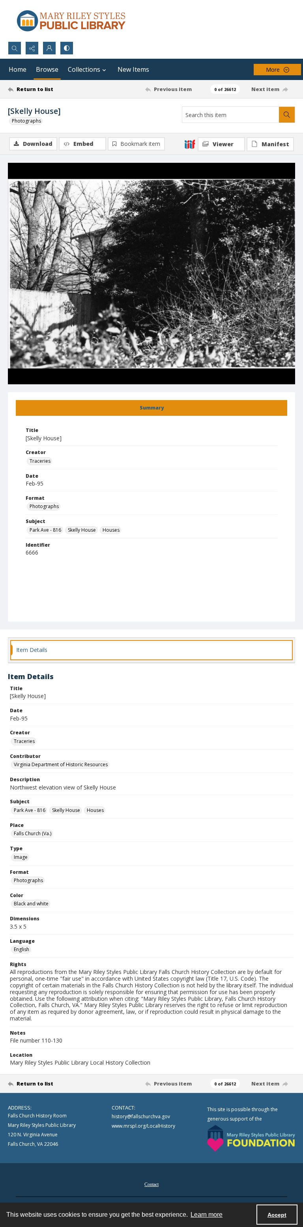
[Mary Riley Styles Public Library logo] (71, 20)
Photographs (26, 120)
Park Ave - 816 (45, 530)
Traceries (40, 461)
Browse (47, 69)
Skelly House (82, 530)
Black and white (31, 903)
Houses (111, 530)
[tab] (151, 407)
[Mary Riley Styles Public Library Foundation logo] (251, 1138)
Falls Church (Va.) (32, 833)
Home (17, 69)
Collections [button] (84, 69)
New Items (133, 69)
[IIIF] (189, 144)
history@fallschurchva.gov (141, 1116)
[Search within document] (287, 115)
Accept (276, 1215)
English (21, 949)
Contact (151, 1184)
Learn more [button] (207, 1214)
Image (21, 857)
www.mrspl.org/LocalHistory (143, 1126)
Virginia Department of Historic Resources (61, 764)
